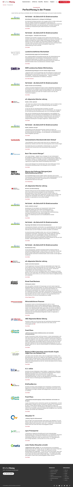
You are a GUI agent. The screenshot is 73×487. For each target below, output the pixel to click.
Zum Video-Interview (29, 78)
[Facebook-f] (54, 485)
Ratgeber (52, 1)
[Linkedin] (67, 485)
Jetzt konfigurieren (63, 1)
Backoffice (40, 1)
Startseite (4, 4)
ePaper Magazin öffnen (30, 297)
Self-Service (34, 1)
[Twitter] (64, 485)
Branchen (46, 1)
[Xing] (69, 485)
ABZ (34, 324)
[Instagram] (56, 485)
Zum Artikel (27, 28)
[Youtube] (59, 485)
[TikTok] (61, 485)
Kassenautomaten (26, 1)
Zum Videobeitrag (28, 181)
